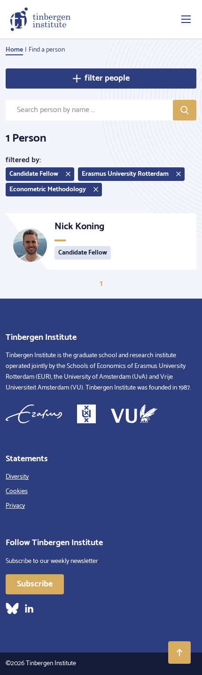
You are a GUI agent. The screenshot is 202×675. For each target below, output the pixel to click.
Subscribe (35, 584)
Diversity (17, 477)
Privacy (15, 506)
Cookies (17, 491)
